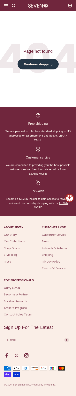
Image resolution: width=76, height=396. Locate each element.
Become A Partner (16, 294)
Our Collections (14, 241)
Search (46, 241)
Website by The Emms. (43, 384)
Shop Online (12, 248)
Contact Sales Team (18, 314)
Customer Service (54, 235)
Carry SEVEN (12, 288)
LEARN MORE (38, 173)
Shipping (47, 255)
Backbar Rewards (15, 301)
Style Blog (10, 255)
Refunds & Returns (54, 248)
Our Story (10, 235)
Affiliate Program (15, 308)
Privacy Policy (51, 262)
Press (7, 262)
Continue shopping (38, 64)
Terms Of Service (54, 268)
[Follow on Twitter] (16, 355)
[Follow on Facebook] (6, 355)
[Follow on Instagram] (26, 355)
